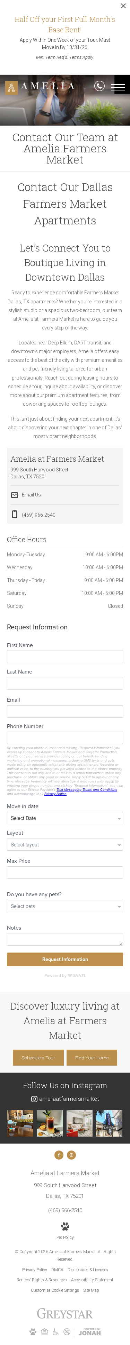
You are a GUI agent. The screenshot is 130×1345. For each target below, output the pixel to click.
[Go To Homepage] (40, 88)
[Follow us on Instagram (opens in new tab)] (71, 1155)
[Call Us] (99, 87)
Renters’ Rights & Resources (42, 1280)
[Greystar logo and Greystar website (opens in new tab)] (65, 1317)
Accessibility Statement (92, 1280)
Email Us (31, 495)
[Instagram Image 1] (20, 1123)
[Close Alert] (123, 8)
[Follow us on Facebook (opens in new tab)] (58, 1155)
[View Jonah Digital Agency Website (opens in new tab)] (90, 1333)
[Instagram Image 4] (109, 1123)
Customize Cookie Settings (55, 1290)
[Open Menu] (118, 87)
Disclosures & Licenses (88, 1269)
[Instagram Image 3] (80, 1123)
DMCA (57, 1269)
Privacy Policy (34, 1269)
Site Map (91, 1290)
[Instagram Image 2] (50, 1123)
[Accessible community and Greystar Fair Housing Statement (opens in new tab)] (56, 1333)
